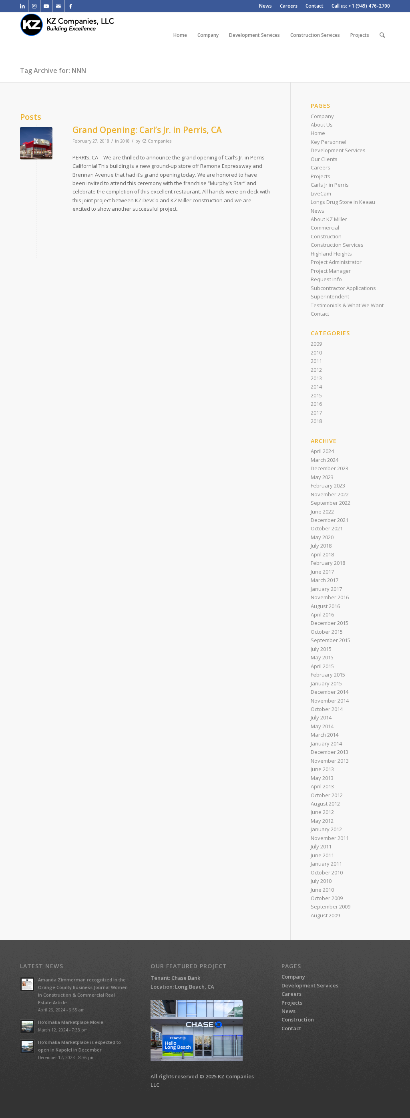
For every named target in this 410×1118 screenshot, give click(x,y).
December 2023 (329, 468)
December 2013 (329, 751)
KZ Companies (156, 141)
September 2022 (330, 502)
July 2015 (321, 649)
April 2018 (322, 554)
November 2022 (330, 494)
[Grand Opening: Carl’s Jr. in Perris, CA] (36, 143)
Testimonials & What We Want (347, 305)
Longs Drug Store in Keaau (343, 201)
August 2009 (325, 915)
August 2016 (325, 606)
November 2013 (330, 760)
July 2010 (321, 880)
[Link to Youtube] (46, 6)
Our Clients (324, 159)
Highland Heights (331, 253)
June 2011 (322, 855)
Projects (320, 176)
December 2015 (329, 622)
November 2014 (330, 700)
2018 (125, 141)
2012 (316, 369)
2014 (316, 386)
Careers (288, 6)
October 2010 (327, 872)
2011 (316, 361)
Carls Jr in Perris (330, 184)
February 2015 (328, 674)
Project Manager (331, 270)
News (317, 210)
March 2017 (324, 580)
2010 (316, 352)
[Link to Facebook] (70, 6)
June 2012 (322, 812)
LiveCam (321, 193)
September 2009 (330, 906)
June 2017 (322, 571)
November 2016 (330, 597)
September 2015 (330, 640)
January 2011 (326, 863)
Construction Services (337, 244)
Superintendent (330, 296)
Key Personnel (328, 141)
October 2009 (327, 898)
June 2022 (322, 511)
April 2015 (322, 666)
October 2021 (327, 528)
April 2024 (322, 451)
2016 (316, 403)
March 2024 (324, 459)
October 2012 (327, 795)
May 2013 (322, 778)
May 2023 (322, 477)
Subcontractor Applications (343, 288)
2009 (316, 343)
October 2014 (327, 709)
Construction (326, 236)
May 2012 (322, 820)
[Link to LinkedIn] (22, 6)
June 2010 (322, 889)
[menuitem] (265, 6)
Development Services (338, 150)
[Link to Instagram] (34, 6)
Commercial (325, 227)
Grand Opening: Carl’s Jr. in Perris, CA (147, 129)
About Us (322, 124)
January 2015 (326, 683)
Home (318, 133)
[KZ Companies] (73, 35)
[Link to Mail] (58, 6)
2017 (316, 412)
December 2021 (329, 520)
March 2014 (324, 734)
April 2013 (322, 786)
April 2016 (322, 614)
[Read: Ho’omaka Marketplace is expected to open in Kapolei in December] (27, 1046)
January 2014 (326, 743)
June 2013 (322, 769)
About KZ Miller (329, 219)
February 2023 (328, 485)
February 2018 (328, 562)
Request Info (326, 279)
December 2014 (329, 691)
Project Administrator (336, 262)
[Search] (382, 35)
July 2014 (321, 717)
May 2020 (322, 537)
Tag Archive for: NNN (53, 70)
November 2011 (330, 838)
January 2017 (326, 588)
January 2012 (326, 829)
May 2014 (322, 726)
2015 (316, 395)
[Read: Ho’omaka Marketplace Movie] (27, 1026)
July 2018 (321, 545)
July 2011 (321, 846)
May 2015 (322, 657)
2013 (316, 378)
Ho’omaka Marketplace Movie (70, 1022)
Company (322, 116)
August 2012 (325, 803)
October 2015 (327, 631)
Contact (320, 313)
